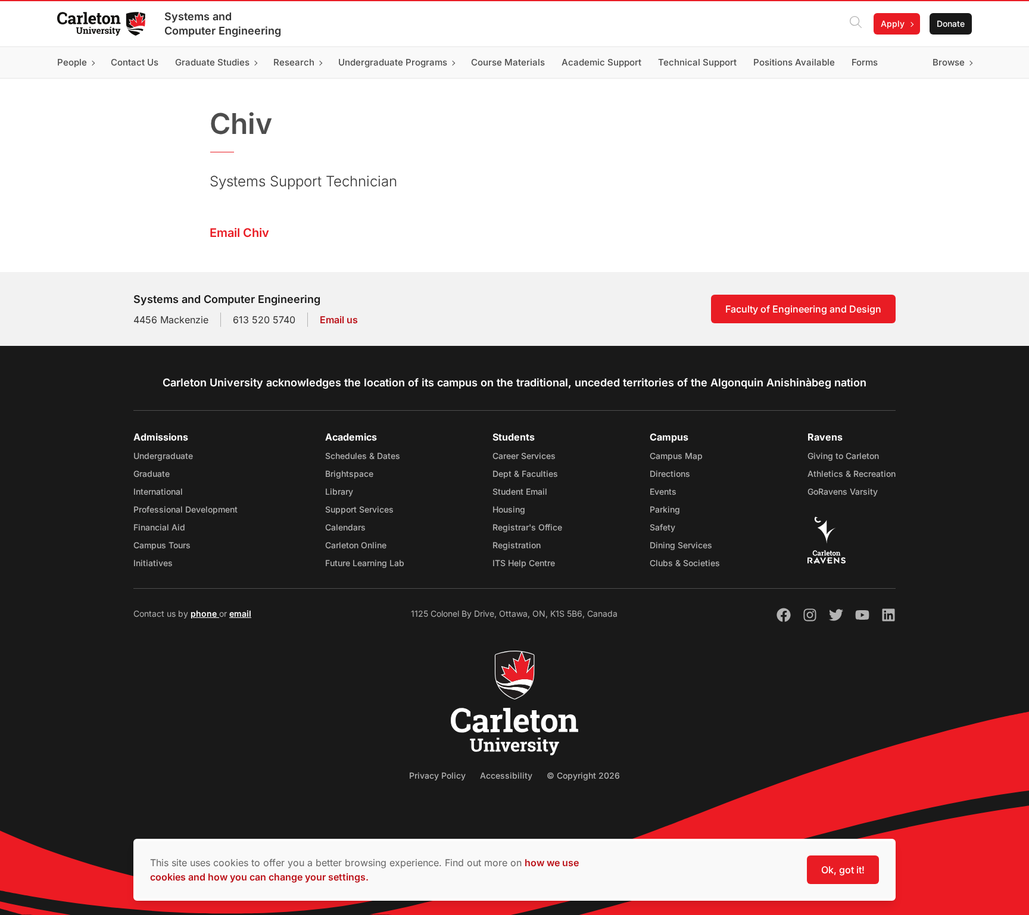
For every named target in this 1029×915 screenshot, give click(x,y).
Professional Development (185, 509)
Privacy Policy (437, 775)
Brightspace (349, 474)
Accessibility (506, 775)
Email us (339, 320)
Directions (670, 474)
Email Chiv (239, 233)
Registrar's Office (527, 527)
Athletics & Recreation (851, 474)
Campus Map (676, 456)
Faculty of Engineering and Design (803, 309)
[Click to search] (856, 24)
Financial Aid (159, 527)
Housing (508, 509)
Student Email (519, 491)
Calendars (345, 527)
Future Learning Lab (364, 563)
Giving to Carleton (843, 456)
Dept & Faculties (525, 474)
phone (205, 613)
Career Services (524, 456)
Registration (516, 545)
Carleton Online (355, 545)
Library (339, 491)
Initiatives (153, 563)
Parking (665, 509)
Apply (893, 23)
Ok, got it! (843, 870)
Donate (951, 23)
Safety (662, 527)
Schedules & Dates (362, 456)
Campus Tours (162, 545)
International (158, 491)
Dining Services (681, 545)
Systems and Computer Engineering (222, 23)
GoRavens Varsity (842, 491)
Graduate (151, 474)
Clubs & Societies (685, 563)
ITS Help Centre (523, 563)
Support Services (359, 509)
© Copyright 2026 (583, 775)
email (240, 613)
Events (663, 491)
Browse (949, 62)
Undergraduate (163, 456)
